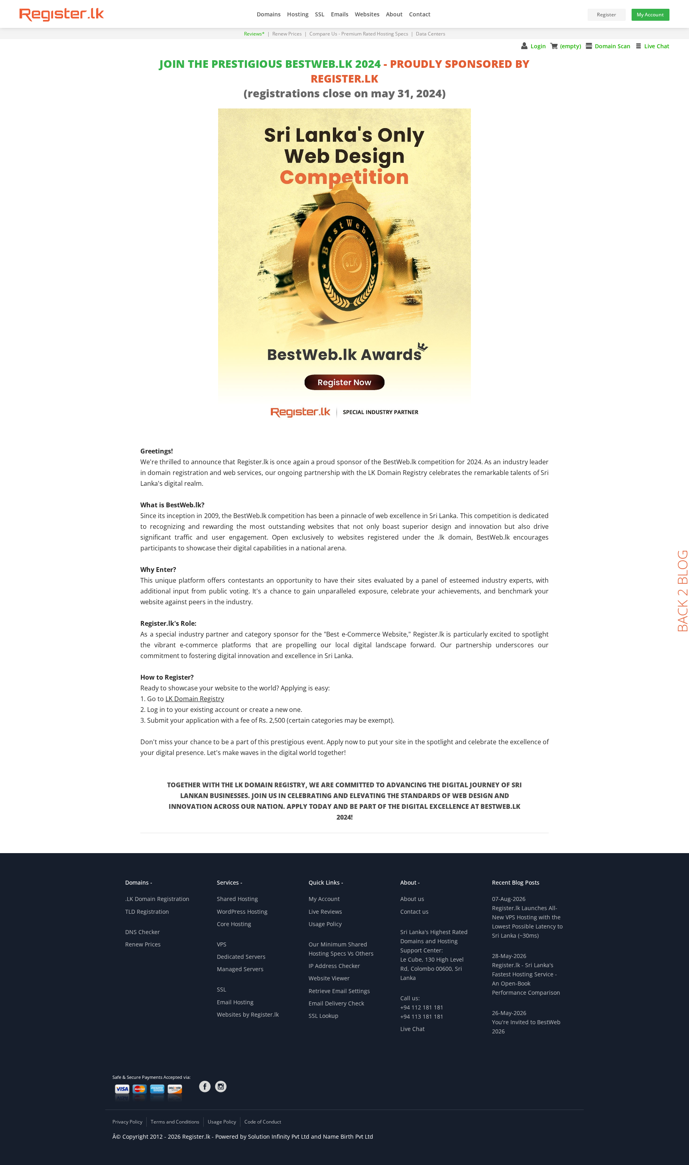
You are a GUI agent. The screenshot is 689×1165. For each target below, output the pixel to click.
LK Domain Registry (194, 698)
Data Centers (430, 33)
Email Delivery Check (336, 1003)
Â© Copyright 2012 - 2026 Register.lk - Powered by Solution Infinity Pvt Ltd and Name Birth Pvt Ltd (242, 1136)
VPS (221, 944)
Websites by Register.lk (248, 1014)
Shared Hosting (237, 899)
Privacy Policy (127, 1121)
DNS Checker (142, 932)
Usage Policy (325, 924)
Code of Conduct (262, 1121)
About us (412, 899)
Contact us (414, 911)
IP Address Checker (334, 966)
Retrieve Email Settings (339, 991)
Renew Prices (287, 33)
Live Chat (656, 46)
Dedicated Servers (241, 956)
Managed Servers (240, 969)
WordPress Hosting (242, 911)
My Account (324, 899)
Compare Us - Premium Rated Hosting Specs (359, 33)
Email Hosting (235, 1002)
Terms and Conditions (175, 1121)
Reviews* (255, 33)
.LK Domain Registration (157, 899)
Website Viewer (329, 978)
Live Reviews (325, 911)
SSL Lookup (324, 1015)
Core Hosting (234, 924)
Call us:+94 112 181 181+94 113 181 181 (421, 1007)
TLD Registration (147, 911)
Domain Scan (612, 46)
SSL (221, 989)
